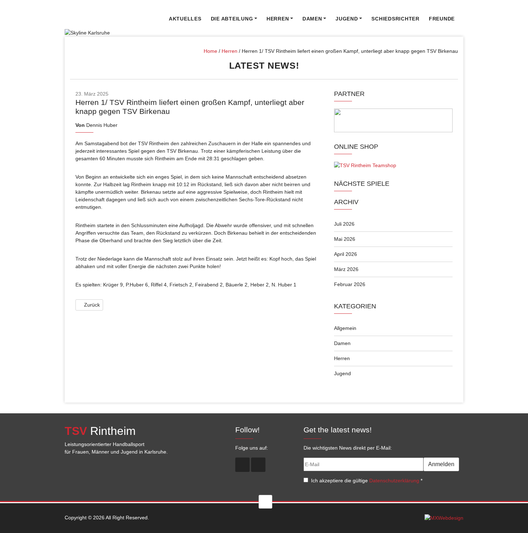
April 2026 (345, 254)
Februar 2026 (349, 284)
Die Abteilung (232, 19)
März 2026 (346, 269)
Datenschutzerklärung (394, 480)
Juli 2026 (344, 224)
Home (210, 51)
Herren (278, 19)
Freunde (442, 19)
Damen (312, 19)
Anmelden (441, 464)
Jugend (346, 19)
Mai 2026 (344, 239)
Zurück (91, 305)
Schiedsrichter (395, 19)
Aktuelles (185, 19)
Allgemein (345, 328)
